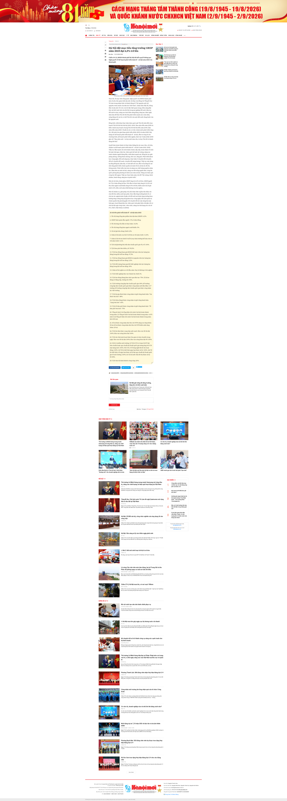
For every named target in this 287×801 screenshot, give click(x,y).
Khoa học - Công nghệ (175, 35)
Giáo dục (122, 35)
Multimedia (133, 35)
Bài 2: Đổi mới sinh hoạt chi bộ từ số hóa (136, 550)
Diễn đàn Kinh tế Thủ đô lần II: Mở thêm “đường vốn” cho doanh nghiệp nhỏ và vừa (111, 471)
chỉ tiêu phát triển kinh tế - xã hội (141, 373)
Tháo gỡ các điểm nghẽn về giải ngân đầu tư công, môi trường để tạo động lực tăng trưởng (171, 64)
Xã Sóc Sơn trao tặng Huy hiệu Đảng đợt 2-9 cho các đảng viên (141, 759)
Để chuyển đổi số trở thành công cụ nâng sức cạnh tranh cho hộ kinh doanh (141, 639)
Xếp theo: (139, 409)
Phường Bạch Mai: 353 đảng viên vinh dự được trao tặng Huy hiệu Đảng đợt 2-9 (141, 742)
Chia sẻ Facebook (115, 367)
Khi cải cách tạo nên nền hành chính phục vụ (136, 604)
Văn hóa (109, 35)
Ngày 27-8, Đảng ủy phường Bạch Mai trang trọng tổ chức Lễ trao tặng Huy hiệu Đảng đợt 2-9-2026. (142, 748)
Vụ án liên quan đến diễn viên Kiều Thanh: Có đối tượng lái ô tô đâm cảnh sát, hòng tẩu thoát (179, 515)
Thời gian (144, 409)
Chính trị (91, 35)
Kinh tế (98, 35)
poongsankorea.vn (177, 525)
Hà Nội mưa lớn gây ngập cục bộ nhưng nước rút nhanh (141, 621)
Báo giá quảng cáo (183, 789)
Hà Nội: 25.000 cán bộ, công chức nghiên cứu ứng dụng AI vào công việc (142, 517)
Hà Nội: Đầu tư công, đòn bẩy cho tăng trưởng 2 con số (171, 77)
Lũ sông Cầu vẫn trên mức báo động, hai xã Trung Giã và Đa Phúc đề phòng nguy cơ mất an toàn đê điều (141, 568)
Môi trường (124, 586)
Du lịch (147, 35)
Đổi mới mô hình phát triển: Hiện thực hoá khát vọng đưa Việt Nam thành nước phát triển (171, 49)
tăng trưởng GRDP (115, 373)
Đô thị (104, 35)
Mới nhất (98, 30)
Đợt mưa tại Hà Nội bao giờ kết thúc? (178, 491)
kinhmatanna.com (177, 529)
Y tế (127, 35)
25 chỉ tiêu (152, 373)
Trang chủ (111, 41)
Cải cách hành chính (126, 606)
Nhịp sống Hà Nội (197, 30)
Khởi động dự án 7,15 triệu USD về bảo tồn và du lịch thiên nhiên (140, 725)
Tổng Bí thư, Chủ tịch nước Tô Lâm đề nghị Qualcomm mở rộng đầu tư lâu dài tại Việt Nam (142, 500)
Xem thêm (131, 772)
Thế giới (141, 35)
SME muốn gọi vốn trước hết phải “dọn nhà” (173, 470)
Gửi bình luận (114, 405)
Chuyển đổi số (125, 642)
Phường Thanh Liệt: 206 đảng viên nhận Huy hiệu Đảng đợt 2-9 (142, 672)
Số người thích (150, 409)
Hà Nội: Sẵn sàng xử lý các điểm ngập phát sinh (137, 533)
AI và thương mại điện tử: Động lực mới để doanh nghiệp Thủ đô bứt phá (170, 56)
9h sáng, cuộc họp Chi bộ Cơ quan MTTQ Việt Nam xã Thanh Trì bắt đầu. (138, 554)
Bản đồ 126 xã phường (184, 30)
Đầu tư (123, 486)
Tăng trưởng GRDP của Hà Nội (127, 373)
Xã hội (116, 35)
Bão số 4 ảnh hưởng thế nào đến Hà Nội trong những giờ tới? (179, 507)
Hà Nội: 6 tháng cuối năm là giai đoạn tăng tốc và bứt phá (171, 70)
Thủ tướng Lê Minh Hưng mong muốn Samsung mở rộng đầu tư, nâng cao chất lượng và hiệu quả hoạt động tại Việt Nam (111, 443)
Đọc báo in (90, 30)
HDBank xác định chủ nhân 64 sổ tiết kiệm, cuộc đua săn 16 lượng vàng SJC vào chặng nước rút (143, 443)
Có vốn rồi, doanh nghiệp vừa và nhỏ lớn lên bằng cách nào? (173, 442)
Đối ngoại (123, 503)
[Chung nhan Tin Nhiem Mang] (171, 794)
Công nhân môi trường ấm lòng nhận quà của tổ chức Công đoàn (141, 690)
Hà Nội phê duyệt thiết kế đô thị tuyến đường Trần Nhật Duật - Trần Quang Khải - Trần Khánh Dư (179, 499)
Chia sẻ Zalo (127, 367)
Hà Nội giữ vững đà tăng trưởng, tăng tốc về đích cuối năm (140, 384)
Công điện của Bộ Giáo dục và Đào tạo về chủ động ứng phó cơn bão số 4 (179, 484)
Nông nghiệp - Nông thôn (159, 35)
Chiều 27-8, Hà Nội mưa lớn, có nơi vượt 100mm (137, 584)
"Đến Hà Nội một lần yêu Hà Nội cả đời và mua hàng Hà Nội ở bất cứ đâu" (143, 471)
